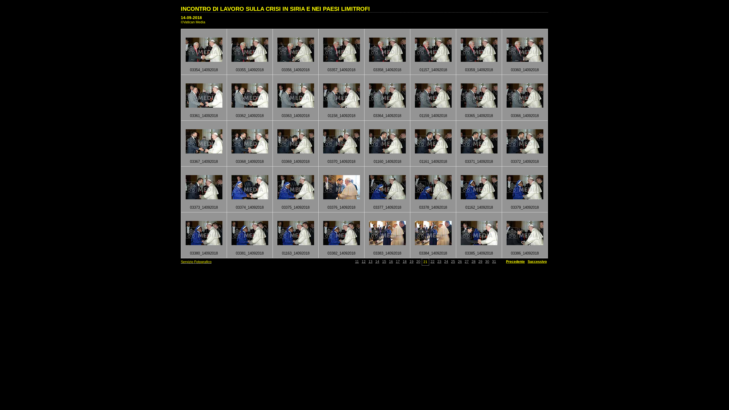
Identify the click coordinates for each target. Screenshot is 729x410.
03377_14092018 (387, 207)
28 (474, 262)
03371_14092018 (479, 161)
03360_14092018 (525, 70)
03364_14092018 (387, 116)
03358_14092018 (387, 70)
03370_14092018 (341, 161)
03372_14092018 (525, 161)
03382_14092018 (341, 253)
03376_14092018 (341, 207)
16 (391, 262)
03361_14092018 (204, 116)
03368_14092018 (250, 161)
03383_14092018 (387, 253)
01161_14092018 (433, 161)
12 (364, 262)
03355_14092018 (250, 70)
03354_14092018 (204, 70)
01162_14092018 (479, 207)
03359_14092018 (479, 70)
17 (398, 262)
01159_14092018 (433, 116)
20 (418, 262)
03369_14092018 (296, 161)
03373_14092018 (204, 207)
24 (446, 262)
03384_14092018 (433, 253)
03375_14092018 (296, 207)
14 (377, 262)
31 (494, 262)
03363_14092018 (296, 116)
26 (460, 262)
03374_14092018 (250, 207)
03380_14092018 (204, 253)
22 (433, 262)
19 (411, 262)
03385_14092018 (479, 253)
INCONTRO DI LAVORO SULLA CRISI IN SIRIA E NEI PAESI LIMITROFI (275, 9)
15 (384, 262)
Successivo (537, 262)
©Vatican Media (193, 22)
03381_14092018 (250, 253)
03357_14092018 (341, 70)
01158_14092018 (341, 116)
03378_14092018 (433, 207)
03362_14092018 (250, 116)
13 (370, 262)
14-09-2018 (191, 17)
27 (467, 262)
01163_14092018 (296, 253)
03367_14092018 (204, 161)
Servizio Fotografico (196, 262)
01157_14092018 (433, 70)
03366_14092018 (525, 116)
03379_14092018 (525, 207)
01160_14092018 (387, 161)
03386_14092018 (525, 253)
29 (480, 262)
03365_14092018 (479, 116)
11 (357, 262)
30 (487, 262)
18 (405, 262)
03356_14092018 (296, 70)
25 (453, 262)
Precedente (515, 262)
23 (439, 262)
